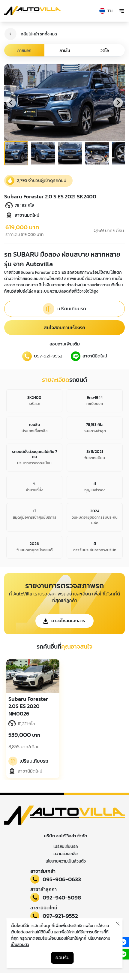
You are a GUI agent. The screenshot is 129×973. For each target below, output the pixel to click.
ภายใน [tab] (64, 50)
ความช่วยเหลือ (65, 854)
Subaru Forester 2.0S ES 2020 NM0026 (28, 706)
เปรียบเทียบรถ (65, 846)
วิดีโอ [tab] (104, 50)
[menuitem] (16, 153)
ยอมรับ (63, 957)
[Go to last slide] (11, 102)
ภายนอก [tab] (24, 50)
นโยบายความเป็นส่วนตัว (66, 861)
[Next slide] (118, 102)
